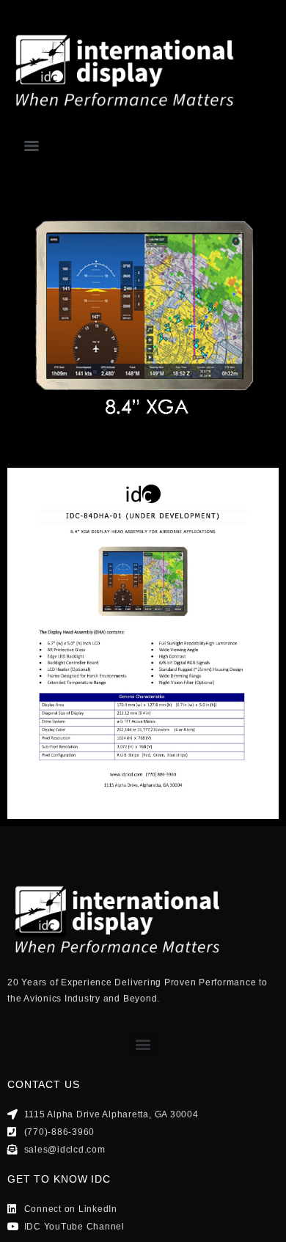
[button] (143, 1044)
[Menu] (31, 146)
